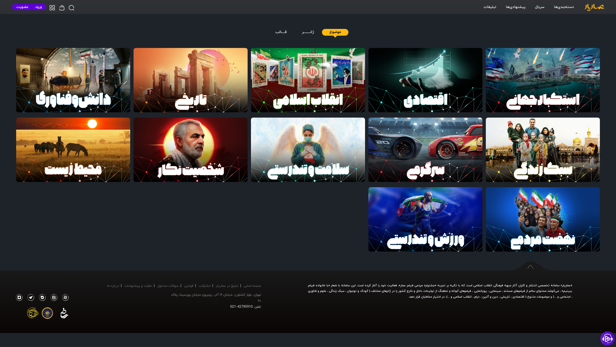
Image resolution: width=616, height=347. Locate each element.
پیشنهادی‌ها (516, 7)
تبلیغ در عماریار (227, 286)
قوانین (188, 286)
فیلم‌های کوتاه (461, 291)
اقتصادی (518, 296)
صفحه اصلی (252, 286)
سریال (539, 7)
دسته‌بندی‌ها (564, 7)
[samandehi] (64, 314)
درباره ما (113, 286)
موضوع (335, 32)
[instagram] (19, 297)
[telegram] (29, 297)
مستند (508, 291)
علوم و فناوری (317, 291)
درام (477, 296)
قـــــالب (281, 32)
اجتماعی (565, 296)
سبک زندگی (336, 291)
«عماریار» (566, 285)
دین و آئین (490, 296)
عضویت (22, 7)
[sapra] (47, 314)
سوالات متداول (168, 286)
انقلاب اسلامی (462, 296)
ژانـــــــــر (308, 32)
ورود (38, 7)
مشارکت (205, 286)
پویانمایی (480, 291)
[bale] (41, 297)
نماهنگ (443, 291)
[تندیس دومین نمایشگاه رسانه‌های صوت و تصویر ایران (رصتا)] (33, 314)
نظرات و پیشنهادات (138, 286)
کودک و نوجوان (357, 291)
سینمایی (495, 291)
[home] (594, 7)
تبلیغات (490, 7)
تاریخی (505, 296)
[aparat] (64, 297)
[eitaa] (53, 297)
